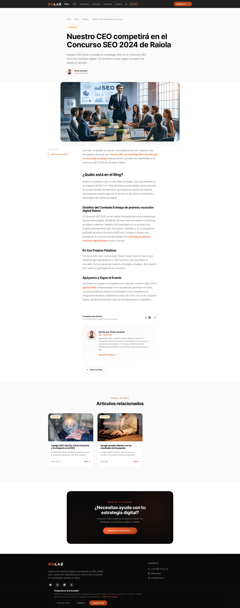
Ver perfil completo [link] (107, 355)
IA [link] (126, 4)
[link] (54, 4)
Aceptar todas (98, 603)
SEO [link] (74, 4)
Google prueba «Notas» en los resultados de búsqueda (116, 446)
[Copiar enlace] (155, 317)
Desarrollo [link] (108, 4)
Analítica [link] (118, 4)
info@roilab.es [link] (157, 578)
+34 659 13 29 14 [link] (159, 569)
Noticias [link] (133, 4)
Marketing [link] (96, 4)
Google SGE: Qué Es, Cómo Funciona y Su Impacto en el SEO (70, 446)
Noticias (85, 19)
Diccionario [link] (84, 4)
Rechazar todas (63, 603)
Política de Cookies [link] (109, 597)
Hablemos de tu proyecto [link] (118, 530)
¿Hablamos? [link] (181, 4)
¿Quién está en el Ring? (59, 154)
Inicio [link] (69, 19)
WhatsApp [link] (156, 573)
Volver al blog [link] (96, 369)
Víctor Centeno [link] (80, 71)
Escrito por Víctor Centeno (112, 332)
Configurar (80, 603)
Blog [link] (66, 4)
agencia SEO (89, 287)
